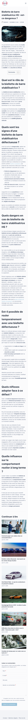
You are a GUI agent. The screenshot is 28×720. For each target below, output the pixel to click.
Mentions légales (13, 718)
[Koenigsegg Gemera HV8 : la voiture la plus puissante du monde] (14, 596)
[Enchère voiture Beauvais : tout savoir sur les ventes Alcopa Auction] (14, 550)
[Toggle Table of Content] (17, 72)
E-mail (5, 675)
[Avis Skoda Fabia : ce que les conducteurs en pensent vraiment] (14, 573)
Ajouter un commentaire (9, 685)
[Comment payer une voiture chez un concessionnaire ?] (14, 527)
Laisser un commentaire (9, 704)
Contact (5, 718)
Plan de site (22, 718)
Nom (4, 671)
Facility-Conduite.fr (15, 163)
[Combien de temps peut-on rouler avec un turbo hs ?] (14, 642)
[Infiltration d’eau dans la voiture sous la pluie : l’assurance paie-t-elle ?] (14, 619)
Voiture (22, 22)
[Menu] (25, 3)
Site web (5, 680)
